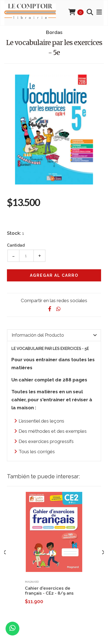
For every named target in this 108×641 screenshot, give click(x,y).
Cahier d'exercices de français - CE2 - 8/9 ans (49, 591)
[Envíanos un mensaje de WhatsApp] (12, 628)
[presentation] (5, 552)
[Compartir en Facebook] (49, 309)
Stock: (14, 233)
